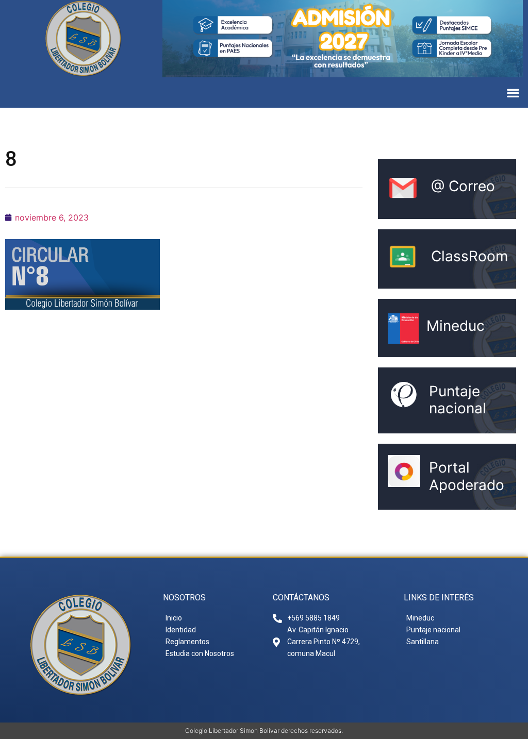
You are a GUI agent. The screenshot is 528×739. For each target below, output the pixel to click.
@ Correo (463, 186)
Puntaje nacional (457, 399)
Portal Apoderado (466, 476)
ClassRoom (469, 256)
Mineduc (455, 325)
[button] (513, 92)
